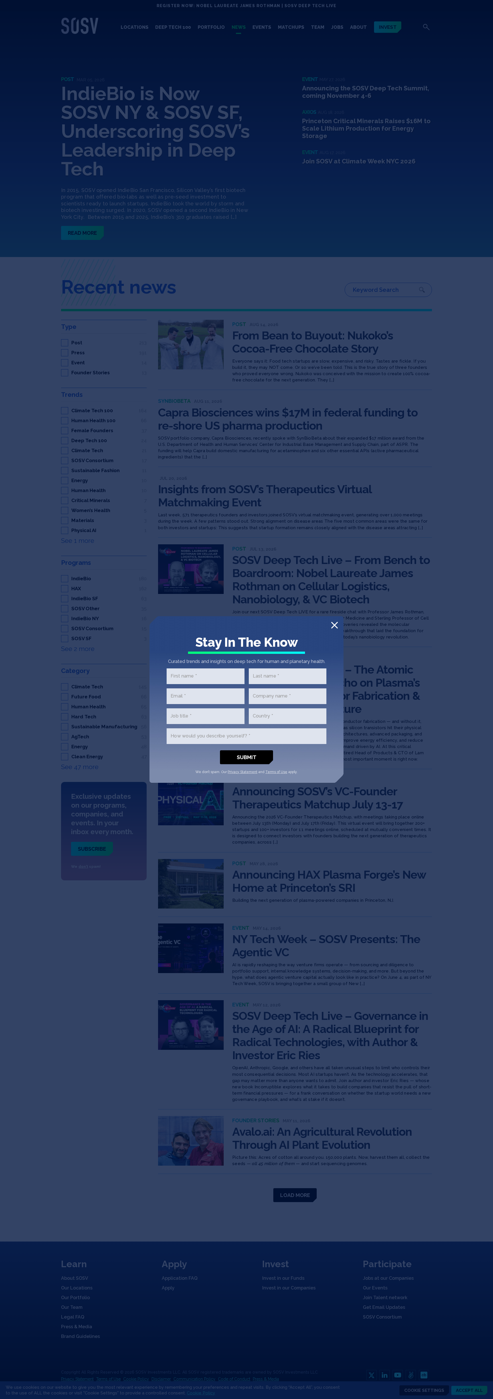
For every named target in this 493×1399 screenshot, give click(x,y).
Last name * (266, 676)
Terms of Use (276, 772)
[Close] (334, 625)
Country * (263, 716)
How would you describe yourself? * (210, 736)
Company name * (272, 696)
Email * (178, 696)
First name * (184, 676)
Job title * (181, 716)
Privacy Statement (242, 772)
